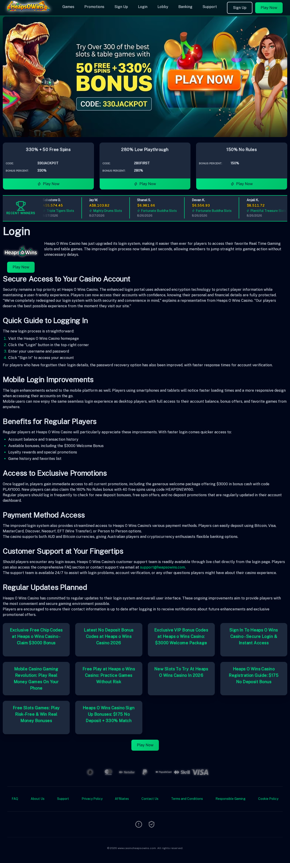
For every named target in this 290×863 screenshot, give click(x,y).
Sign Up (121, 7)
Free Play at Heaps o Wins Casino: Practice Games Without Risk (109, 675)
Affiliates (122, 799)
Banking (185, 7)
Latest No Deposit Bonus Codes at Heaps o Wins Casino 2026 (108, 636)
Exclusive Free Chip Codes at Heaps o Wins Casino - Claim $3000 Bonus (36, 636)
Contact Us (149, 799)
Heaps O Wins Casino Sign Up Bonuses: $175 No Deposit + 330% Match (109, 714)
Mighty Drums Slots (101, 211)
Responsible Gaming (230, 799)
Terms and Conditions (187, 799)
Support (209, 7)
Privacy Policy (92, 799)
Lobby (162, 7)
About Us (37, 799)
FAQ (15, 799)
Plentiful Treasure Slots (263, 211)
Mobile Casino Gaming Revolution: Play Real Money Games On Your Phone (36, 678)
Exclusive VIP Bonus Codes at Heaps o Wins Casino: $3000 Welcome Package (181, 636)
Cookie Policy (268, 799)
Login (142, 7)
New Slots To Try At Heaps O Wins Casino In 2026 (181, 672)
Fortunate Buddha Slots (153, 211)
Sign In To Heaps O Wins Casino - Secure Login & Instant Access (253, 636)
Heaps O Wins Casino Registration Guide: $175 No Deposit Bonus (254, 675)
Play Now (269, 7)
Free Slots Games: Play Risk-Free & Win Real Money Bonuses (36, 714)
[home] (30, 12)
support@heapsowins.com (162, 567)
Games (68, 7)
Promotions (94, 7)
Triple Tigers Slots (54, 211)
